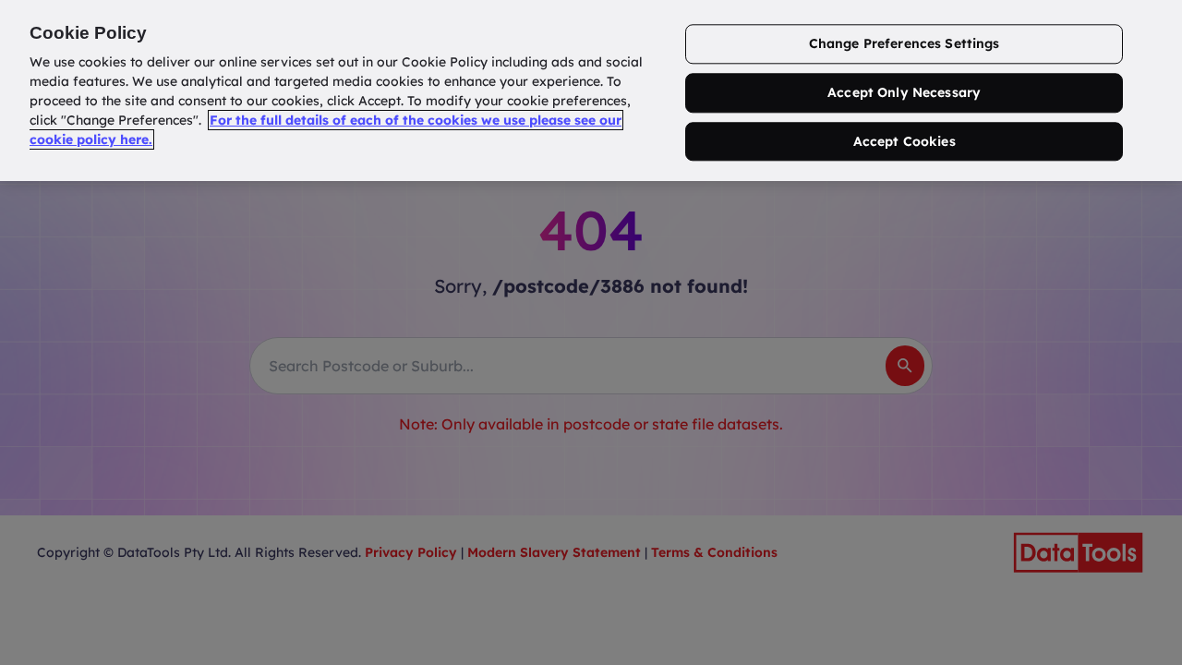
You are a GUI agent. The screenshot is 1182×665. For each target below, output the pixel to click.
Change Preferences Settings (904, 43)
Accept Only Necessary (904, 92)
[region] (591, 90)
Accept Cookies (904, 141)
